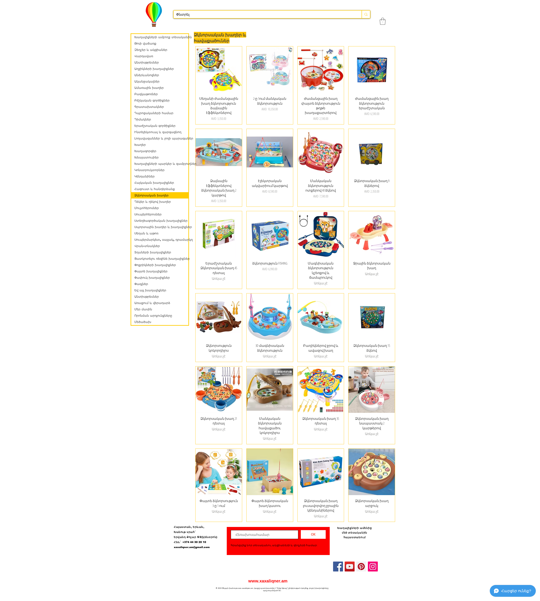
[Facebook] (338, 566)
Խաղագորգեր (145, 151)
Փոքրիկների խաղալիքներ (155, 265)
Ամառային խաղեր (149, 87)
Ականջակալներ (146, 81)
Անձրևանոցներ (146, 75)
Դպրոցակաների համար (153, 113)
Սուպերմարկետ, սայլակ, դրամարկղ (161, 239)
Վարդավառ (143, 56)
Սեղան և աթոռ (146, 233)
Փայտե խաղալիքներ (150, 271)
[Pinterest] (361, 566)
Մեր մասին (143, 309)
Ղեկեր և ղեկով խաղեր (152, 201)
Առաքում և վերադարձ (152, 303)
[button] (383, 21)
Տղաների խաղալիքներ (152, 252)
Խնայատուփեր (146, 157)
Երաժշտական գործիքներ (155, 125)
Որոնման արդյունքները (153, 315)
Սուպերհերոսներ (148, 214)
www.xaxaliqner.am (268, 581)
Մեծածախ (142, 322)
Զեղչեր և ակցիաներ (150, 49)
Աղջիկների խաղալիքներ (154, 68)
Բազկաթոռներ (146, 94)
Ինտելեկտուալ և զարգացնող (157, 132)
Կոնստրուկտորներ (149, 170)
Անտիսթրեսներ (146, 62)
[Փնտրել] (366, 14)
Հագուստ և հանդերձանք (154, 189)
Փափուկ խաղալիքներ (152, 277)
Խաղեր (140, 144)
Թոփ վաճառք (145, 43)
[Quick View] (219, 69)
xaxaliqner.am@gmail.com (192, 547)
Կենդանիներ (144, 176)
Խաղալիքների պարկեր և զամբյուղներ (161, 163)
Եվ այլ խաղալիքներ (150, 290)
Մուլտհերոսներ (146, 208)
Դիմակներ (142, 119)
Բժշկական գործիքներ (152, 100)
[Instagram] (373, 566)
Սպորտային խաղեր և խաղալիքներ (161, 227)
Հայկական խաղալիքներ (154, 182)
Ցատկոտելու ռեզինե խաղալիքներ (161, 258)
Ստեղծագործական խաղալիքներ (161, 220)
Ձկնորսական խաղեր (151, 195)
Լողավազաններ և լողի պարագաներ (161, 138)
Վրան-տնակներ (147, 246)
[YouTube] (350, 566)
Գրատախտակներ (149, 106)
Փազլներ (141, 284)
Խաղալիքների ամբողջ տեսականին (161, 37)
